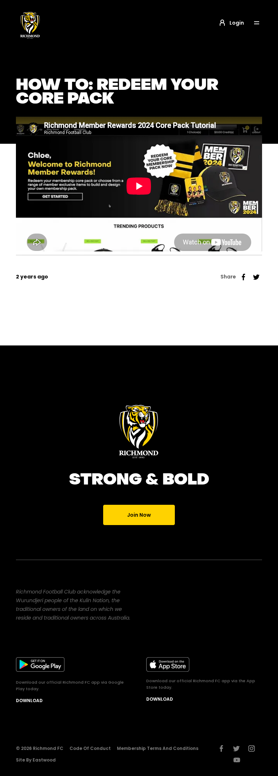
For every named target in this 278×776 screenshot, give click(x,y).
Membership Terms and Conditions (157, 748)
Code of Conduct (90, 748)
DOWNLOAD (29, 700)
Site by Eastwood (36, 760)
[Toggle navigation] (262, 23)
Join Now (139, 515)
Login (236, 22)
